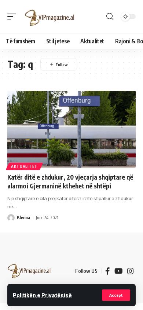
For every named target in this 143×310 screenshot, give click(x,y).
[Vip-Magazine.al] (50, 16)
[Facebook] (107, 271)
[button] (116, 295)
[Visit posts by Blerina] (11, 217)
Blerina (23, 217)
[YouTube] (119, 271)
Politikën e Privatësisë (42, 295)
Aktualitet (24, 166)
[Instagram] (130, 271)
